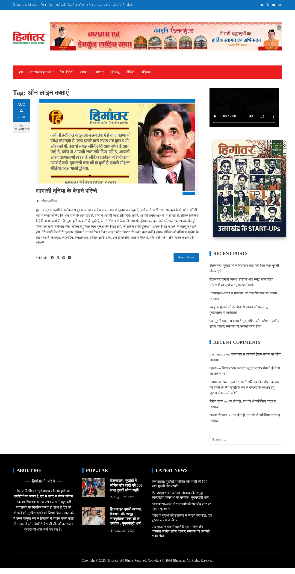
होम (21, 72)
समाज (83, 72)
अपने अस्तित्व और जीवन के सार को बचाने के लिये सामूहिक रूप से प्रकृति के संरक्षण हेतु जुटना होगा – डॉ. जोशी (244, 387)
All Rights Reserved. (199, 560)
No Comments (22, 127)
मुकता (212, 368)
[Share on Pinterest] (64, 257)
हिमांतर (16, 5)
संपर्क (130, 5)
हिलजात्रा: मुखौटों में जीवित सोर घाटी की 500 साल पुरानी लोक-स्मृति (126, 485)
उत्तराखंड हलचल (40, 72)
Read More (186, 257)
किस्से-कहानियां (76, 5)
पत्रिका (146, 72)
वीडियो (130, 72)
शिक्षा (43, 5)
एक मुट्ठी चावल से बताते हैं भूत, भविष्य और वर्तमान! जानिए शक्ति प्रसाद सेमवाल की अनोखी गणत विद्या (180, 531)
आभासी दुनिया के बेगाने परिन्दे (66, 190)
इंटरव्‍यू (115, 72)
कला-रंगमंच (104, 5)
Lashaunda (217, 354)
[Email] (69, 257)
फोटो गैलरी (118, 5)
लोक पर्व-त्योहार (30, 5)
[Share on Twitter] (58, 257)
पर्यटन (100, 72)
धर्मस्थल (91, 5)
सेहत (50, 5)
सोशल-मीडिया (49, 201)
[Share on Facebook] (52, 257)
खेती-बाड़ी (61, 5)
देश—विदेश (66, 72)
